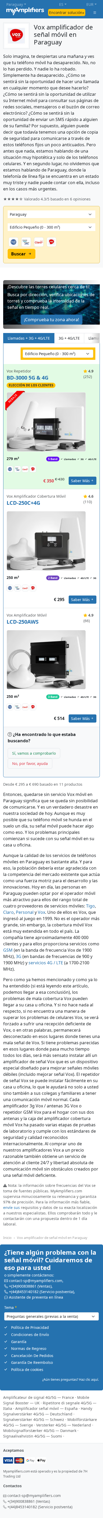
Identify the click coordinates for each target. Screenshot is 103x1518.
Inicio (7, 1237)
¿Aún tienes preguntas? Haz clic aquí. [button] (70, 1379)
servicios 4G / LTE (46, 963)
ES (61, 4)
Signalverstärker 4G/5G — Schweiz (33, 1419)
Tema (10, 1307)
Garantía (18, 1341)
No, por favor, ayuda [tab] (30, 763)
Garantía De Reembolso (32, 1362)
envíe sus (11, 1207)
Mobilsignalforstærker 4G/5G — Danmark (39, 1430)
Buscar (18, 254)
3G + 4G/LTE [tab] (69, 338)
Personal (25, 912)
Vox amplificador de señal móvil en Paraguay (52, 1237)
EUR (89, 4)
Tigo (90, 906)
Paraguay (14, 4)
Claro (8, 912)
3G (18, 956)
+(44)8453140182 (24, 1291)
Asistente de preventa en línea (36, 1297)
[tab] (95, 338)
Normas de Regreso (28, 1348)
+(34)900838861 (22, 1286)
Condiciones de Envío (30, 1334)
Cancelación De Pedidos (32, 1355)
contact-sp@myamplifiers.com (35, 1280)
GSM (8, 950)
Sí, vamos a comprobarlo (34, 753)
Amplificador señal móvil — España (46, 1408)
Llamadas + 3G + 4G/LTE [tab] (29, 338)
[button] (51, 304)
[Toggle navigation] (95, 12)
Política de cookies (27, 1369)
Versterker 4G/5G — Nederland (63, 1425)
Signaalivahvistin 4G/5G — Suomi (32, 1436)
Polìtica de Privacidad (30, 1327)
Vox (41, 912)
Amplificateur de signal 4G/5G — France (38, 1397)
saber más (80, 480)
